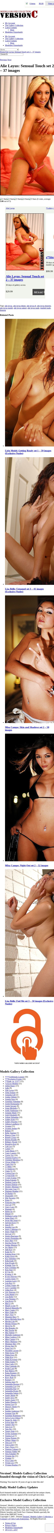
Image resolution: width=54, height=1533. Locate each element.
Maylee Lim (10, 1321)
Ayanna (8, 1126)
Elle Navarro (10, 1198)
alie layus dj (31, 306)
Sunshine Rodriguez (13, 1416)
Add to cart (38, 292)
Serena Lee (9, 1404)
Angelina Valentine (12, 1101)
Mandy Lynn (10, 1306)
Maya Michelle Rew (13, 1319)
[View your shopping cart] (27, 3)
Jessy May (9, 1241)
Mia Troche (9, 1330)
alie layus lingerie (44, 306)
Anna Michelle (11, 1108)
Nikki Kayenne (11, 1359)
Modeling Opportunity (14, 32)
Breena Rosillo (11, 1140)
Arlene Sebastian (11, 1117)
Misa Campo (10, 1339)
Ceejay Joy (9, 1155)
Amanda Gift (10, 1095)
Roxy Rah (9, 1377)
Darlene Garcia (11, 1182)
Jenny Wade (10, 1232)
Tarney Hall (9, 1431)
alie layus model (6, 308)
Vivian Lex (9, 1463)
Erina (7, 1200)
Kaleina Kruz (10, 1254)
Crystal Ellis (10, 1176)
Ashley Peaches (11, 1122)
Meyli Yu (8, 1326)
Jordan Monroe (11, 1245)
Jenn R (8, 1225)
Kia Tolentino (10, 1259)
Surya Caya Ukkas (12, 1418)
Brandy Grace (10, 1137)
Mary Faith (9, 1312)
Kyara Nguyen (11, 1276)
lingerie (3, 310)
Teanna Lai (9, 1436)
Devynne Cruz (11, 1189)
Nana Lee (9, 1348)
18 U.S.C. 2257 (11, 1530)
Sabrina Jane (10, 1382)
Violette (8, 1458)
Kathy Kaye (10, 1256)
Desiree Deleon (11, 1184)
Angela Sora (10, 1099)
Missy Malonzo (11, 1342)
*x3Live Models (11, 1084)
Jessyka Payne (10, 1243)
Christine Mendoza (12, 1160)
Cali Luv (8, 1146)
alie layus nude (33, 308)
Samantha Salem (11, 1393)
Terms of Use (10, 1523)
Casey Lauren (10, 1153)
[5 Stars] (32, 199)
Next (9, 60)
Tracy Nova (9, 1447)
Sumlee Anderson (12, 1411)
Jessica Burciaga (11, 1236)
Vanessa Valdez (11, 1451)
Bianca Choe (10, 1135)
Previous (3, 60)
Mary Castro (10, 1310)
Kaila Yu (8, 1252)
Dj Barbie (9, 1193)
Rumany (8, 1380)
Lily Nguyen (10, 1292)
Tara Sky (8, 1429)
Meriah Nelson (11, 1324)
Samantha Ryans (11, 1391)
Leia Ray (8, 1283)
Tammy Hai (9, 1425)
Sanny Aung (10, 1400)
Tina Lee (8, 1443)
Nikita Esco (9, 1355)
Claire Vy (9, 1171)
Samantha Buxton (12, 1384)
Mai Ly (8, 1303)
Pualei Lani (9, 1368)
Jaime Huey (9, 1218)
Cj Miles (8, 1167)
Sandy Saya (9, 1398)
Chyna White (10, 1162)
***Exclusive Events (13, 1079)
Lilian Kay (9, 1290)
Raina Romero (11, 1373)
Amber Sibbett (11, 1097)
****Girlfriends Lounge (14, 1077)
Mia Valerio (9, 1333)
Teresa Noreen (11, 1438)
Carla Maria (9, 1151)
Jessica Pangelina (12, 1238)
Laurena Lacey (11, 1281)
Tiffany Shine (10, 1440)
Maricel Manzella (12, 1308)
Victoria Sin (9, 1456)
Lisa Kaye (9, 1301)
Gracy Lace (9, 1207)
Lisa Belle (9, 1297)
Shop (12, 30)
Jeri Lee (8, 1234)
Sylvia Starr (9, 1422)
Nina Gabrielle (11, 1366)
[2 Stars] (10, 199)
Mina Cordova (11, 1337)
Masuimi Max (10, 1317)
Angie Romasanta (12, 1104)
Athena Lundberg (12, 1124)
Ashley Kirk (10, 1119)
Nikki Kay (9, 1357)
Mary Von (9, 1315)
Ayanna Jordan (11, 1128)
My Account (10, 23)
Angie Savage (10, 1106)
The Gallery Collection (14, 25)
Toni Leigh (9, 1445)
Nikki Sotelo (10, 1362)
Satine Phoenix (11, 1402)
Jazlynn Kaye (10, 1223)
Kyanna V (9, 1274)
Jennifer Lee (10, 1227)
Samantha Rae (10, 1389)
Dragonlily (9, 1196)
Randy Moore (10, 1375)
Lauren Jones (10, 1279)
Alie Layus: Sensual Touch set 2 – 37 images (23, 52)
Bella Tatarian (10, 1133)
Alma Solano (10, 1093)
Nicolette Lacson (11, 1351)
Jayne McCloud (11, 1220)
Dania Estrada (10, 1180)
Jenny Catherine (11, 1229)
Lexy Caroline (10, 1288)
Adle (7, 1088)
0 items (32, 3)
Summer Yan (10, 1413)
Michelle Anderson (12, 1335)
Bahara (8, 1131)
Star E (7, 1409)
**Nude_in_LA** (12, 1081)
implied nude (45, 308)
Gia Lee (8, 1205)
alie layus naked (20, 308)
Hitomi (8, 1214)
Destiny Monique (12, 1187)
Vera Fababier (10, 1454)
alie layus (8, 306)
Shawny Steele (11, 1407)
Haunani (8, 1209)
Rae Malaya (10, 1371)
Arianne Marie (11, 1113)
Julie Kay (9, 1250)
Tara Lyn (8, 1427)
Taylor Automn (11, 1434)
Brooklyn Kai (10, 1144)
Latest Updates (11, 28)
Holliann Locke (11, 1216)
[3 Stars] (17, 199)
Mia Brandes (10, 1328)
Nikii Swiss (9, 1353)
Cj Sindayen (10, 1169)
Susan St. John (11, 1420)
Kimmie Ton (10, 1265)
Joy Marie (9, 1247)
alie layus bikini (19, 306)
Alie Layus (10, 208)
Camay (8, 1149)
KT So (7, 1272)
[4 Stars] (25, 199)
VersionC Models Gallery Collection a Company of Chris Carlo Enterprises (26, 1518)
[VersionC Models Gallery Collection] (19, 17)
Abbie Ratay (10, 1086)
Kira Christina (10, 1268)
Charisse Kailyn (11, 1158)
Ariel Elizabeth (11, 1115)
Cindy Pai (9, 1164)
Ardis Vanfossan (11, 1110)
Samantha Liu (10, 1386)
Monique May (10, 1344)
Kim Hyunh (10, 1263)
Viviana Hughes (11, 1465)
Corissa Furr (10, 1173)
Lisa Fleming (10, 1299)
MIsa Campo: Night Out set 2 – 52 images (26, 865)
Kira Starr (9, 1270)
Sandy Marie (10, 1395)
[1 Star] (3, 199)
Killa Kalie (9, 1261)
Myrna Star (9, 1346)
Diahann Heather (12, 1191)
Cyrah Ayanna (10, 1178)
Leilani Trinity (10, 1285)
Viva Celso (9, 1460)
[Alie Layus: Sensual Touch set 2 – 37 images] (25, 269)
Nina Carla (9, 1364)
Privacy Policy (11, 1525)
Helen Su (8, 1211)
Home (2, 52)
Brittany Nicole (11, 1142)
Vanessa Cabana (11, 1449)
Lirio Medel (9, 1294)
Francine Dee (10, 1202)
